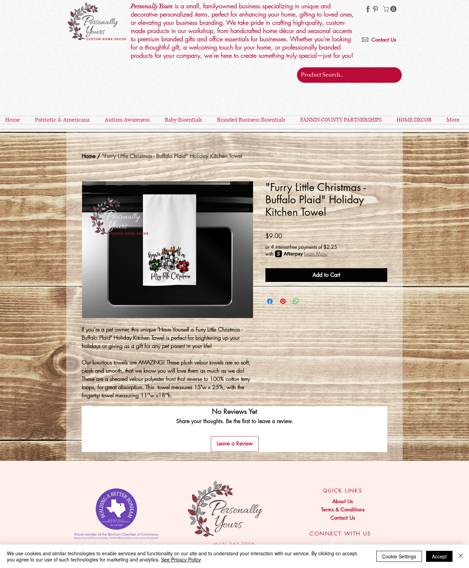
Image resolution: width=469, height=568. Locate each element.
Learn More (315, 253)
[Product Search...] (395, 75)
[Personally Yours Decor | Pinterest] (375, 9)
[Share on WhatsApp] (296, 301)
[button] (390, 9)
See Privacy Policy (181, 559)
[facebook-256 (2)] (368, 9)
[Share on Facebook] (270, 301)
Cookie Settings (399, 556)
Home (88, 156)
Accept (439, 556)
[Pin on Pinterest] (283, 301)
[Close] (461, 556)
